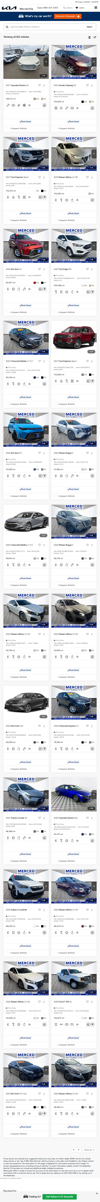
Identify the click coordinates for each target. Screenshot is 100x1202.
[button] (46, 61)
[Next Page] (78, 1150)
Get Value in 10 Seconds (59, 1196)
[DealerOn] (9, 1191)
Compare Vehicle (18, 128)
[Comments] (44, 105)
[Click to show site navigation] (96, 8)
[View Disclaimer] (29, 105)
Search (89, 27)
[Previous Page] (73, 1150)
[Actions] (44, 85)
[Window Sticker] (44, 197)
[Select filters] (89, 37)
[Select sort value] (94, 37)
